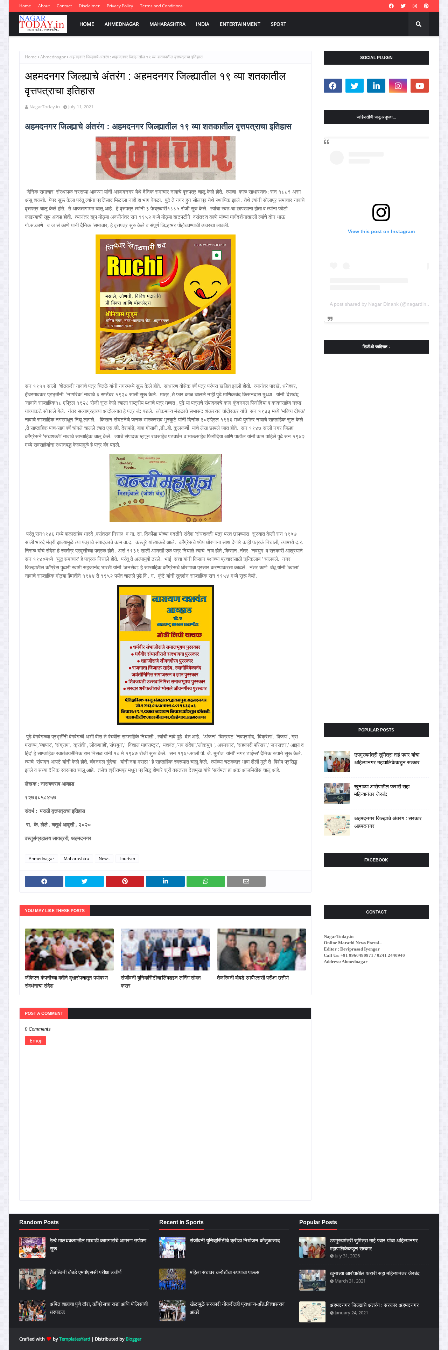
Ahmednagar (53, 57)
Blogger (133, 1339)
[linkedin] (376, 86)
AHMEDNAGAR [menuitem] (122, 24)
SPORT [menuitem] (278, 24)
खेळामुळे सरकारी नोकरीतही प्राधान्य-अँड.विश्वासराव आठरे (237, 1308)
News (104, 858)
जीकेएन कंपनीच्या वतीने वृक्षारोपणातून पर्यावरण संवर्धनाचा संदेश (66, 982)
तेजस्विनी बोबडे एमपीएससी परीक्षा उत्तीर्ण (253, 978)
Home (25, 6)
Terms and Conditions (161, 6)
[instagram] (415, 6)
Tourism (127, 858)
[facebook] (391, 6)
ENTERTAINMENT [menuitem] (240, 24)
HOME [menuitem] (86, 24)
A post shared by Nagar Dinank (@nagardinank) (383, 304)
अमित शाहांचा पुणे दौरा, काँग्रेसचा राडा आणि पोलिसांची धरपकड (99, 1308)
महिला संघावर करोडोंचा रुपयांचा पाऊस (224, 1272)
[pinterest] (425, 6)
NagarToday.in (44, 106)
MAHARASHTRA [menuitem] (167, 24)
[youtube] (420, 86)
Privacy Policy (120, 6)
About (44, 6)
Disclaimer (89, 6)
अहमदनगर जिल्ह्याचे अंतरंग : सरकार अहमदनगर (388, 822)
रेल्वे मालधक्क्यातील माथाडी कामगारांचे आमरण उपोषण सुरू (98, 1244)
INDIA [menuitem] (202, 24)
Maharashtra (76, 858)
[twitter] (403, 6)
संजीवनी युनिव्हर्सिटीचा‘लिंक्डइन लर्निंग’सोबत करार (161, 982)
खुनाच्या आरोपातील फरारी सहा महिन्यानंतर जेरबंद (382, 790)
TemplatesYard (74, 1339)
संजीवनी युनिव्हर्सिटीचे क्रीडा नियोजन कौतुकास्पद (235, 1240)
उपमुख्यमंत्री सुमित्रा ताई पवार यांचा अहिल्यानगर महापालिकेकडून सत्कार (387, 759)
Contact (64, 6)
